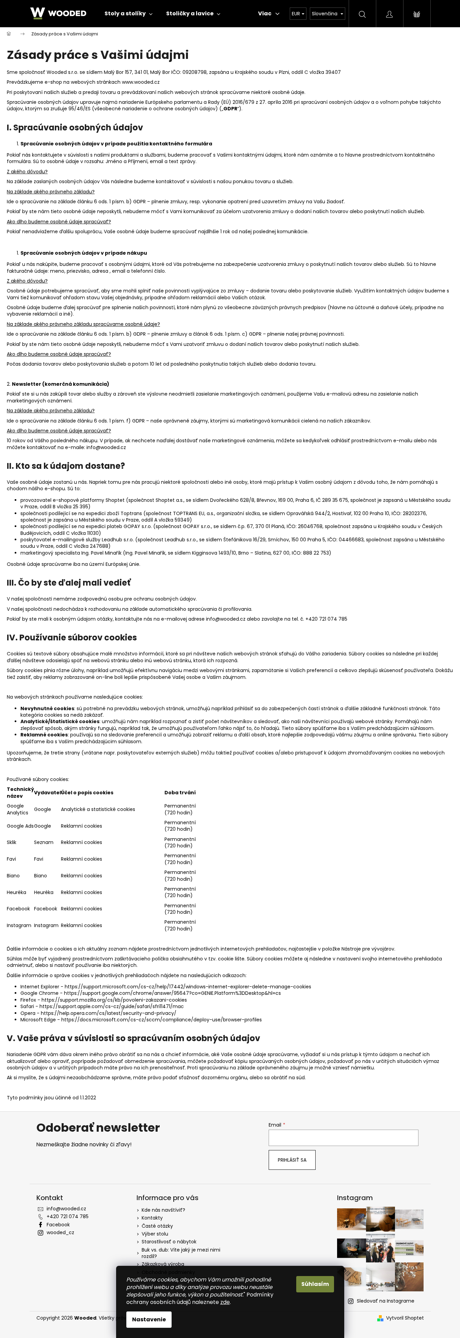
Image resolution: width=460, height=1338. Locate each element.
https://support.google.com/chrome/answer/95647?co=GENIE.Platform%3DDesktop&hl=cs (172, 993)
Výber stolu (155, 1233)
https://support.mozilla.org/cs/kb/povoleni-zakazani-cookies (114, 1000)
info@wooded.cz (66, 1208)
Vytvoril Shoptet (405, 1318)
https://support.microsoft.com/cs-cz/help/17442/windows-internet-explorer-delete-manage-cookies (188, 986)
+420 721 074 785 (68, 1216)
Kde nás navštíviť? (163, 1210)
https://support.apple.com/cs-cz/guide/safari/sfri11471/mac (111, 1006)
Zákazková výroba (163, 1264)
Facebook (58, 1224)
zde (225, 1302)
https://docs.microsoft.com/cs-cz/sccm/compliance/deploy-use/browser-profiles (161, 1019)
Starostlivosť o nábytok (169, 1241)
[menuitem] (128, 13)
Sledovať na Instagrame (385, 1300)
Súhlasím (315, 1284)
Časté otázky (157, 1226)
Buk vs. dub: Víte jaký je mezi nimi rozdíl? (181, 1253)
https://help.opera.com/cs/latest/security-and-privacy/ (108, 1013)
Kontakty (152, 1217)
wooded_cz (60, 1232)
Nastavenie (149, 1319)
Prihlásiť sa (292, 1160)
